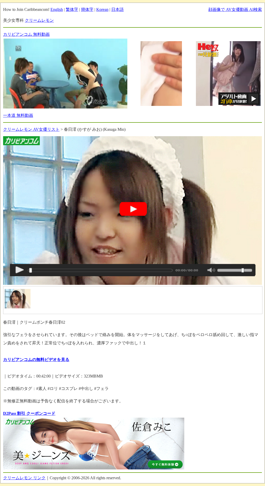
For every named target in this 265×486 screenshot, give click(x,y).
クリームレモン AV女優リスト (31, 129)
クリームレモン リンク (24, 478)
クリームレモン (39, 20)
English (56, 9)
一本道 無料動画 (18, 115)
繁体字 (72, 9)
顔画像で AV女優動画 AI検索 (235, 9)
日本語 (117, 9)
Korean (102, 9)
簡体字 (87, 9)
